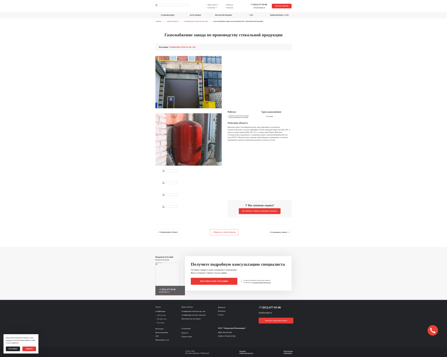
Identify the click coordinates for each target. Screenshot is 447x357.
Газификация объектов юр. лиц (182, 47)
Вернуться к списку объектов (225, 232)
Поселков (160, 323)
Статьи (220, 315)
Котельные (195, 15)
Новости (184, 333)
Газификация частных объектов (193, 315)
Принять (29, 349)
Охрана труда (186, 336)
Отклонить (12, 349)
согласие (9, 340)
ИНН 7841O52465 (225, 332)
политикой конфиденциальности (261, 282)
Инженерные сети (279, 15)
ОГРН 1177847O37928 (226, 336)
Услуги (158, 307)
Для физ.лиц (161, 319)
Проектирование (223, 15)
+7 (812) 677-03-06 (259, 4)
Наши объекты (212, 5)
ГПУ (251, 15)
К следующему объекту (278, 232)
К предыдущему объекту (169, 232)
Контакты (230, 7)
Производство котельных (191, 319)
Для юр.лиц (161, 315)
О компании (211, 7)
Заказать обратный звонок (276, 320)
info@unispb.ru (164, 292)
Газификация (167, 15)
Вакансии (230, 5)
